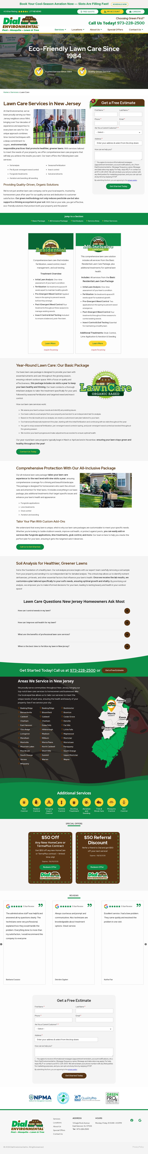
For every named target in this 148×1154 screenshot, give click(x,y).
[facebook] (131, 1120)
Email (121, 119)
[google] (140, 1120)
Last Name (123, 110)
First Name (99, 110)
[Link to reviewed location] (24, 906)
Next (146, 944)
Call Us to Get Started (30, 547)
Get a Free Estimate (114, 670)
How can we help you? (103, 149)
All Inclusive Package (59, 221)
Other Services (110, 221)
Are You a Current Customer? (106, 128)
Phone (97, 119)
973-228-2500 (83, 670)
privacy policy (132, 180)
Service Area (93, 221)
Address (98, 139)
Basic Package (38, 221)
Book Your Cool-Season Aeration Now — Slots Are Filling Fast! (73, 4)
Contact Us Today (28, 451)
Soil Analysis (77, 221)
